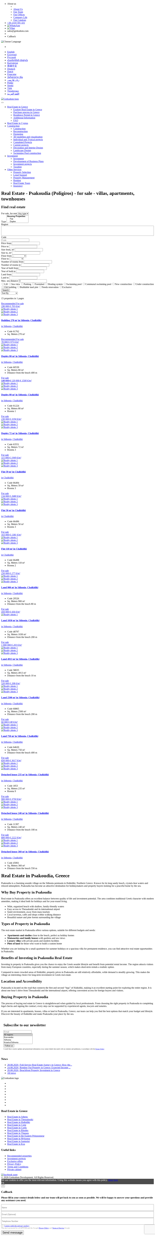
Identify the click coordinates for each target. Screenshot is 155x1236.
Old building (10, 287)
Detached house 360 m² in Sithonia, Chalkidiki (25, 851)
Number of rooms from (12, 261)
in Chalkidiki (7, 477)
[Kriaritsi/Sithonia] (18, 1042)
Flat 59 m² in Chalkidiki (13, 471)
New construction (123, 284)
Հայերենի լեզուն (17, 60)
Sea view (15, 284)
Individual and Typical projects (28, 139)
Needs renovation (50, 287)
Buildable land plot (29, 287)
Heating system (55, 284)
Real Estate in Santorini (18, 1141)
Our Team (18, 12)
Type (3, 221)
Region (4, 224)
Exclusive (67, 287)
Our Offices (19, 14)
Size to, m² (6, 253)
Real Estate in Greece (17, 107)
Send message (12, 1232)
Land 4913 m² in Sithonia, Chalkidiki (20, 659)
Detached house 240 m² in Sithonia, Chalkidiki (25, 813)
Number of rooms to (11, 265)
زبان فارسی (13, 80)
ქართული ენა (15, 77)
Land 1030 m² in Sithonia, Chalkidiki (20, 620)
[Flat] (17, 219)
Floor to (5, 258)
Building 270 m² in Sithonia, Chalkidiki (21, 320)
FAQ (15, 120)
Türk (9, 88)
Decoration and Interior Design (28, 147)
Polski (10, 82)
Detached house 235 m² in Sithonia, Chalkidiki (25, 774)
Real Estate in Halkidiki (18, 1122)
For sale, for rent (9, 213)
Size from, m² (7, 249)
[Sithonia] (18, 1040)
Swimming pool (74, 284)
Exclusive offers (15, 1161)
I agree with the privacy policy (16, 1226)
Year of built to (8, 271)
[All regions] (18, 1035)
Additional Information (24, 117)
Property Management (24, 177)
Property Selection (22, 172)
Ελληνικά (11, 54)
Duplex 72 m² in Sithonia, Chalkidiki (20, 433)
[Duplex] (17, 221)
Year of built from (9, 268)
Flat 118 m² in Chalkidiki (14, 549)
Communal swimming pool (98, 284)
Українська (13, 91)
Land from (6, 274)
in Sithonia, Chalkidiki (12, 326)
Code (3, 237)
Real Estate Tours (21, 183)
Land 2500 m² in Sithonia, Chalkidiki (20, 697)
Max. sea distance (9, 281)
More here (113, 1180)
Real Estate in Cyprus (17, 123)
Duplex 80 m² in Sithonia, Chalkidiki (20, 356)
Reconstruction (20, 131)
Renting (17, 180)
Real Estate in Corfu (17, 1127)
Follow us (9, 1046)
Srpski (10, 85)
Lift (6, 284)
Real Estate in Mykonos (18, 1138)
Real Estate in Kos (16, 1144)
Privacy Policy (99, 1049)
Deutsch (11, 69)
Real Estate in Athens (17, 1116)
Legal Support (20, 175)
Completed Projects (22, 142)
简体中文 (12, 66)
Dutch (10, 71)
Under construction (144, 284)
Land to (5, 277)
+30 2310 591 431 (16, 23)
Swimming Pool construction (27, 153)
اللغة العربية (13, 94)
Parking (28, 284)
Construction (13, 126)
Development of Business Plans (28, 161)
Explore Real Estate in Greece (27, 109)
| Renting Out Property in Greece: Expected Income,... (39, 1067)
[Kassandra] (18, 1037)
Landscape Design (22, 150)
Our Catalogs (19, 20)
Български (12, 63)
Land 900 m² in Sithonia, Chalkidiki (19, 587)
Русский (11, 57)
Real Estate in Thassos (18, 1133)
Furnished (39, 284)
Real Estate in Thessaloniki (20, 1119)
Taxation (17, 166)
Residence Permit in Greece (26, 115)
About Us (18, 9)
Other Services (14, 169)
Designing (18, 134)
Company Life (20, 17)
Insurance (18, 186)
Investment (12, 156)
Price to (4, 246)
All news (11, 1073)
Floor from (6, 256)
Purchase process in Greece (26, 112)
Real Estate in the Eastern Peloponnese (25, 1136)
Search (5, 290)
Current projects (21, 145)
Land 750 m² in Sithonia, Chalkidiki (19, 736)
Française (11, 74)
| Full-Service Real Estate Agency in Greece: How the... (39, 1065)
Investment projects (22, 164)
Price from (6, 243)
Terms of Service (58, 1228)
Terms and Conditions (17, 1166)
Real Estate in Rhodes (17, 1130)
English (11, 52)
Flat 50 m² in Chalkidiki (13, 510)
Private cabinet (14, 1169)
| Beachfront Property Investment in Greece (33, 1070)
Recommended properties (19, 1156)
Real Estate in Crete (16, 1125)
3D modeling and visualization (28, 137)
